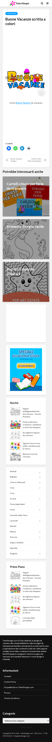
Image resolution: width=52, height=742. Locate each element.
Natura (13, 531)
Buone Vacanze (23, 103)
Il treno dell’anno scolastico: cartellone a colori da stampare (32, 425)
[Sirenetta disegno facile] (26, 239)
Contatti (7, 676)
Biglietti (13, 477)
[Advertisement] (26, 44)
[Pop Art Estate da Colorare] (26, 281)
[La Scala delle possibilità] (15, 620)
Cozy (12, 493)
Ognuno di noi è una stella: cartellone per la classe (31, 446)
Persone (13, 537)
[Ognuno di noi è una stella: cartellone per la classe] (15, 446)
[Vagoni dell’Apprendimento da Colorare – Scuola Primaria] (15, 411)
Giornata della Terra (18, 515)
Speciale (13, 548)
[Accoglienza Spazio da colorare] (15, 435)
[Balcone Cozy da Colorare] (15, 456)
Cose (12, 488)
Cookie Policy (10, 682)
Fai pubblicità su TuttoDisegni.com (19, 687)
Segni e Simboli (16, 542)
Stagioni (13, 553)
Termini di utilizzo (12, 698)
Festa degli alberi (17, 504)
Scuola (13, 499)
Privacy (7, 693)
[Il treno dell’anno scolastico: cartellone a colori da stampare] (15, 424)
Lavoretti (14, 521)
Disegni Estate (11, 13)
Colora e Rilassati (17, 482)
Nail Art (13, 526)
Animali (13, 471)
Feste (12, 509)
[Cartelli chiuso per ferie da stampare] (26, 196)
